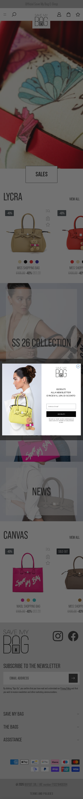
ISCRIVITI (61, 414)
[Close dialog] (78, 366)
